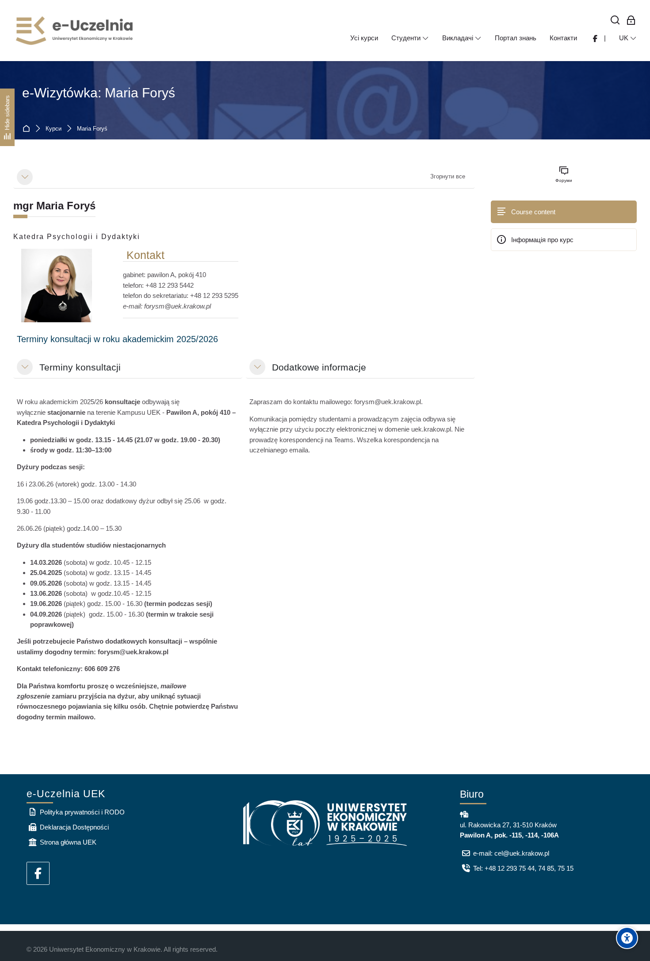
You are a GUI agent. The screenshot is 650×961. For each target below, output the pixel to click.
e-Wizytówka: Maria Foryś (98, 92)
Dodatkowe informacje (319, 367)
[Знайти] (615, 20)
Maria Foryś (92, 129)
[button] (25, 177)
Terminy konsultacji (80, 367)
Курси (53, 129)
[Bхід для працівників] (631, 20)
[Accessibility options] (627, 938)
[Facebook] (38, 873)
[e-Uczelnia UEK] (75, 30)
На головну (28, 129)
